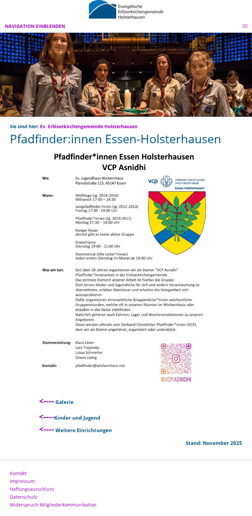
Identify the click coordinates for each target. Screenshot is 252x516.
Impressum (22, 481)
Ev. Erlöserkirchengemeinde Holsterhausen (88, 126)
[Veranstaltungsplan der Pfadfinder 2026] (126, 267)
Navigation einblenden (35, 26)
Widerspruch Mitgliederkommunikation (53, 505)
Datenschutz (23, 497)
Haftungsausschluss (32, 489)
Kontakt (18, 473)
